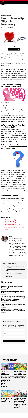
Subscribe (14, 341)
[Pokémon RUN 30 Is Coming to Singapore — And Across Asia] (7, 393)
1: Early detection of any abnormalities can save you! (15, 266)
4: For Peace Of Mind (12, 274)
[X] (12, 49)
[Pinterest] (15, 49)
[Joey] (10, 27)
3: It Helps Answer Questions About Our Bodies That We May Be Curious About (15, 272)
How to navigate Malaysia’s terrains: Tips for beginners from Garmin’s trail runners (12, 292)
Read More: (9, 276)
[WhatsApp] (18, 49)
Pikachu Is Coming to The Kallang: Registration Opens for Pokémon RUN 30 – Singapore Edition (20, 374)
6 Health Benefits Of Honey (12, 224)
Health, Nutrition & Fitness (6, 15)
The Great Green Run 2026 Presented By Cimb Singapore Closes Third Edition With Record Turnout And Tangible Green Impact (20, 403)
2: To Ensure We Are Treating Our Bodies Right (15, 269)
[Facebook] (9, 49)
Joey (12, 27)
